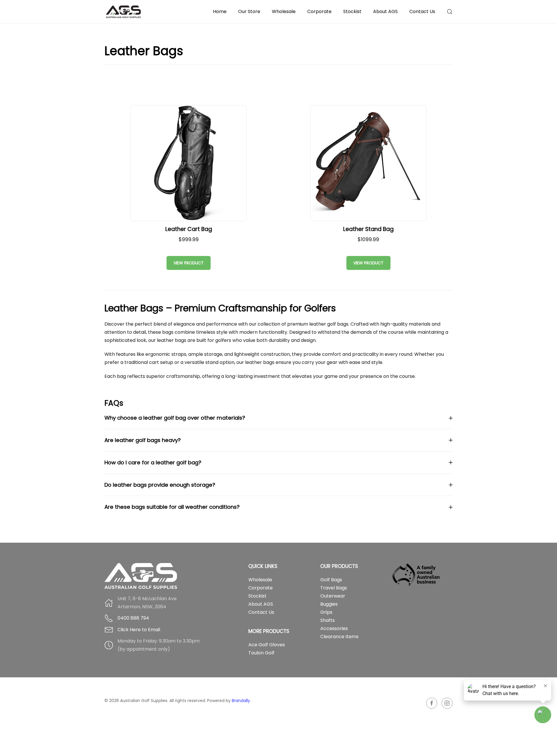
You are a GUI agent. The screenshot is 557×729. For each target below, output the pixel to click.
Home (220, 11)
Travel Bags (333, 587)
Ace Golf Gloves (266, 644)
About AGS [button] (385, 11)
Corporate (319, 11)
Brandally (241, 700)
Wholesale (284, 11)
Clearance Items (339, 636)
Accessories (334, 628)
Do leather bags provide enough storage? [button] (159, 484)
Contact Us (422, 11)
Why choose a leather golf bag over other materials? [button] (174, 417)
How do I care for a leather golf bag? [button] (152, 462)
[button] (450, 11)
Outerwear (332, 596)
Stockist (352, 11)
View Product (188, 263)
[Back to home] (124, 11)
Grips (326, 612)
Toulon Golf (261, 652)
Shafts (327, 620)
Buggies (329, 604)
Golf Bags (331, 579)
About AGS (260, 604)
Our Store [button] (249, 11)
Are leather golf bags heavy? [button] (142, 440)
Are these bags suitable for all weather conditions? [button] (172, 506)
